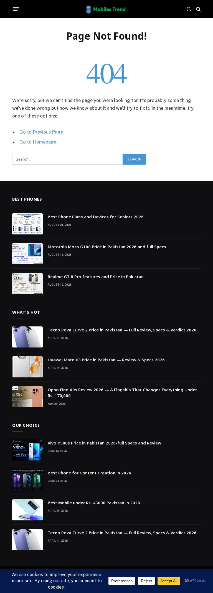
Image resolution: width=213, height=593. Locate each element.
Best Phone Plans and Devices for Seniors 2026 (96, 216)
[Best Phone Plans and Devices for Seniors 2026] (27, 223)
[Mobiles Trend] (106, 9)
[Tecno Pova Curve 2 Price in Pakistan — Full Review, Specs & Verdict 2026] (27, 336)
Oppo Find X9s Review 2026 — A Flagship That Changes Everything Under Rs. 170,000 (122, 392)
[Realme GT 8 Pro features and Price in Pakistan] (27, 283)
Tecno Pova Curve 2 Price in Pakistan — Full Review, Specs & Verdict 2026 (122, 330)
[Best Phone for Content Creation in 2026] (27, 479)
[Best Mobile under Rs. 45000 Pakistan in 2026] (27, 509)
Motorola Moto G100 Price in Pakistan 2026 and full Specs (107, 246)
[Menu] (16, 9)
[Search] (198, 9)
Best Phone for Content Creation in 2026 (89, 473)
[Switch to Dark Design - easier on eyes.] (188, 9)
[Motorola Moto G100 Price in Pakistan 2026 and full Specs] (27, 253)
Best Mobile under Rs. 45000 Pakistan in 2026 (94, 502)
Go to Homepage (37, 142)
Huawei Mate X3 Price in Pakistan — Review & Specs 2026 (106, 359)
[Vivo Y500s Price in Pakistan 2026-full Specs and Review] (27, 450)
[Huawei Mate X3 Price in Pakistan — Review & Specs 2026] (27, 366)
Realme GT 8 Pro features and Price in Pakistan (96, 276)
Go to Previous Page (41, 132)
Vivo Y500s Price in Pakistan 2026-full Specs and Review (104, 443)
